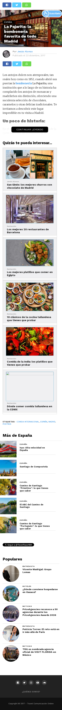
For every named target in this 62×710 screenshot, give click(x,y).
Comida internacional (28, 422)
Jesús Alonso (25, 51)
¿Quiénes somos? (31, 692)
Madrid (51, 422)
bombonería (24, 83)
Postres (7, 424)
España (43, 422)
